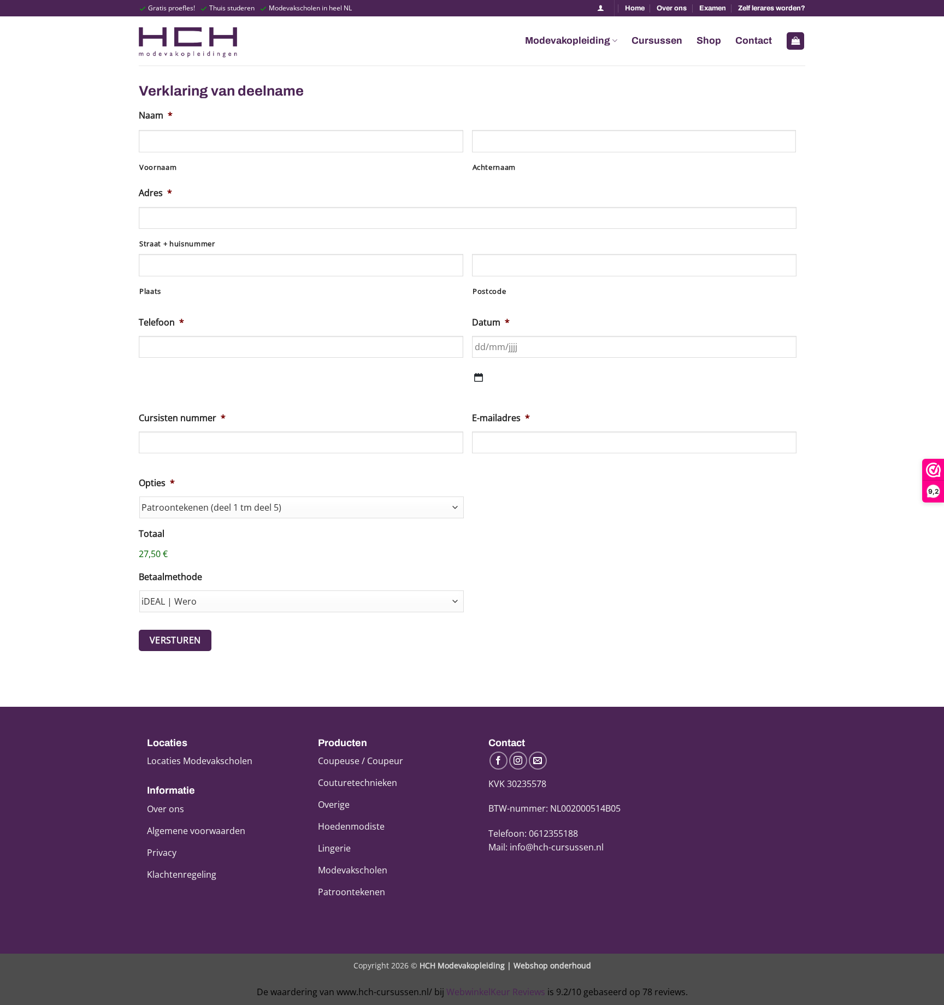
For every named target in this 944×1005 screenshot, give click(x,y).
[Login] (600, 8)
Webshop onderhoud (552, 965)
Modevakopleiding (567, 41)
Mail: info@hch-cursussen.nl (546, 847)
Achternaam (494, 167)
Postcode (489, 291)
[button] (795, 41)
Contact (753, 41)
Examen (712, 8)
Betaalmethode (170, 577)
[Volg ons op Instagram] (518, 761)
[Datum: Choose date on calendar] (478, 377)
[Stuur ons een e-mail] (538, 761)
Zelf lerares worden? (771, 8)
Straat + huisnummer (177, 244)
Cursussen (657, 41)
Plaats (150, 291)
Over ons (672, 8)
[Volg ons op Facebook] (498, 761)
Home (635, 8)
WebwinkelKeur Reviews (495, 992)
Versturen (175, 640)
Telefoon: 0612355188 (533, 833)
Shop (709, 41)
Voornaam (157, 167)
